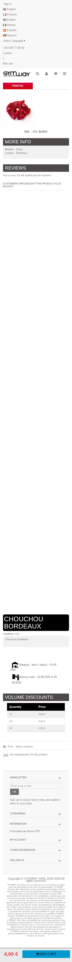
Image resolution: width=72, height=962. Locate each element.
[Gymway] (17, 74)
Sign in (7, 3)
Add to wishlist (24, 746)
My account (18, 839)
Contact (7, 53)
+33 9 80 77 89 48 (13, 47)
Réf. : (28, 131)
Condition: (8, 634)
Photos (17, 85)
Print (10, 746)
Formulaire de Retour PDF (25, 831)
